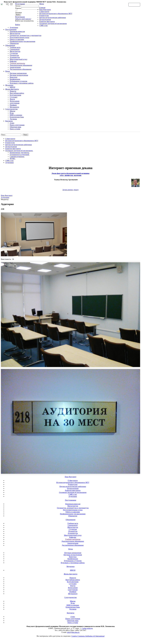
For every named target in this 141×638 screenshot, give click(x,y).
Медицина (9, 85)
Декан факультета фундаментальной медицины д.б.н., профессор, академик (70, 174)
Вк (7, 5)
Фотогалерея (14, 101)
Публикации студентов (18, 81)
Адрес (12, 123)
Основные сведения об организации (53, 23)
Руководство (44, 15)
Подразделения (45, 19)
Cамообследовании (17, 156)
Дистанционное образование (21, 69)
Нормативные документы (20, 153)
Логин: (17, 6)
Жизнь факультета (12, 89)
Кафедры (13, 61)
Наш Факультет (45, 9)
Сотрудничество (11, 109)
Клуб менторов (15, 95)
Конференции (15, 79)
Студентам (14, 53)
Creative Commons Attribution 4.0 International (87, 636)
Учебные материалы (17, 63)
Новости (13, 91)
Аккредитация (15, 67)
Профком (13, 105)
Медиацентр (14, 107)
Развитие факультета (47, 21)
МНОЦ (12, 87)
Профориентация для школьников (22, 41)
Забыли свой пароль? (23, 19)
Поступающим (10, 29)
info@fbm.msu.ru (73, 632)
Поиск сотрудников (17, 125)
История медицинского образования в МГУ (55, 13)
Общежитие (14, 43)
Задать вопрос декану (70, 190)
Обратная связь (134, 5)
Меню (41, 4)
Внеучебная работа (17, 93)
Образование (10, 45)
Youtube (11, 5)
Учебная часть (15, 47)
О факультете (44, 11)
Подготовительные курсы (19, 37)
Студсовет (13, 97)
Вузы (12, 113)
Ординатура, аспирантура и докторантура (25, 35)
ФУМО (13, 158)
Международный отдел (18, 59)
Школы (12, 111)
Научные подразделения (19, 75)
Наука (7, 71)
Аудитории (14, 27)
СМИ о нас (43, 25)
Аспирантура (15, 57)
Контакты (9, 121)
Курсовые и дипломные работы (21, 83)
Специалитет (15, 49)
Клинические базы (17, 117)
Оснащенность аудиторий (20, 154)
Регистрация (20, 17)
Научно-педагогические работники (52, 17)
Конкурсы (13, 77)
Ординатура (14, 55)
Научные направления (18, 73)
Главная (42, 8)
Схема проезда (87, 628)
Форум (12, 99)
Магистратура (15, 33)
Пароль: (18, 8)
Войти (17, 25)
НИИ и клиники (16, 115)
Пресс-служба (15, 129)
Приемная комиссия (17, 31)
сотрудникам (14, 103)
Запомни (18, 12)
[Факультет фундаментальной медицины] (2, 4)
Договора (13, 119)
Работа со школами (17, 39)
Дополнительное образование (21, 65)
